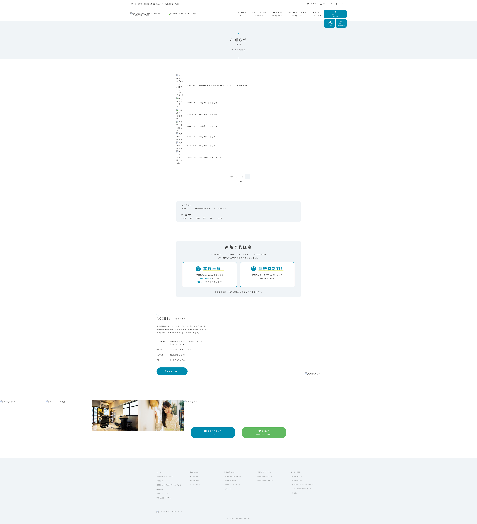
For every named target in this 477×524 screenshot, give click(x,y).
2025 (183, 218)
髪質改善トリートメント (233, 476)
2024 (191, 218)
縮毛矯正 (228, 489)
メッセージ (195, 480)
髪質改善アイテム (264, 472)
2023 (198, 218)
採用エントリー (162, 493)
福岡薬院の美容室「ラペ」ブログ (169, 485)
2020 (219, 218)
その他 (294, 493)
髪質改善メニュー (230, 472)
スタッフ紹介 (195, 485)
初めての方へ (195, 472)
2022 (205, 218)
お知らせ (160, 481)
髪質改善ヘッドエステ (232, 485)
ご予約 (329, 24)
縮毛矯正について (298, 480)
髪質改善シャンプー (265, 476)
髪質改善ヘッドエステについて (303, 485)
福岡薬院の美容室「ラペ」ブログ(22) (210, 208)
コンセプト (195, 476)
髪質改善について (298, 476)
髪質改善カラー (230, 480)
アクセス (335, 15)
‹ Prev (230, 176)
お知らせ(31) (187, 208)
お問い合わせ (341, 24)
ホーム (159, 472)
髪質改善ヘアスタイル (165, 476)
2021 (212, 218)
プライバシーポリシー (165, 498)
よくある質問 (296, 472)
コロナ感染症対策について (301, 489)
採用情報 (160, 489)
